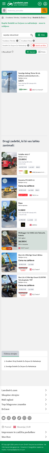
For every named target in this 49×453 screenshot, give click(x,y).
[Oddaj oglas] (40, 4)
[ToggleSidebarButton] (4, 4)
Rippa (20, 203)
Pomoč (8, 426)
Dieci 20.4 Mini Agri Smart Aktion (30, 255)
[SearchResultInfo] (12, 52)
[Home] (17, 4)
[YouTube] (3, 418)
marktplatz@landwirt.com (16, 449)
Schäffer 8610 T (24, 154)
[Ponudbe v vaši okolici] (4, 10)
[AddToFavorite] (4, 74)
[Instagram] (9, 418)
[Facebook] (14, 418)
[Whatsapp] (24, 418)
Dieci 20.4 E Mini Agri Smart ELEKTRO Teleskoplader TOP (32, 278)
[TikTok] (19, 418)
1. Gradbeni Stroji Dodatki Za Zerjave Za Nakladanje (22, 361)
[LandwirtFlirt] (29, 418)
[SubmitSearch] (44, 10)
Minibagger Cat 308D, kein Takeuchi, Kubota (31, 234)
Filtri (43, 35)
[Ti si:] (3, 17)
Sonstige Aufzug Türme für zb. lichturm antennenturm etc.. (29, 74)
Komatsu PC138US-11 (26, 180)
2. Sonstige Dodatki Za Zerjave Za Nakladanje (20, 366)
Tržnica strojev (10, 353)
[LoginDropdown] (45, 4)
